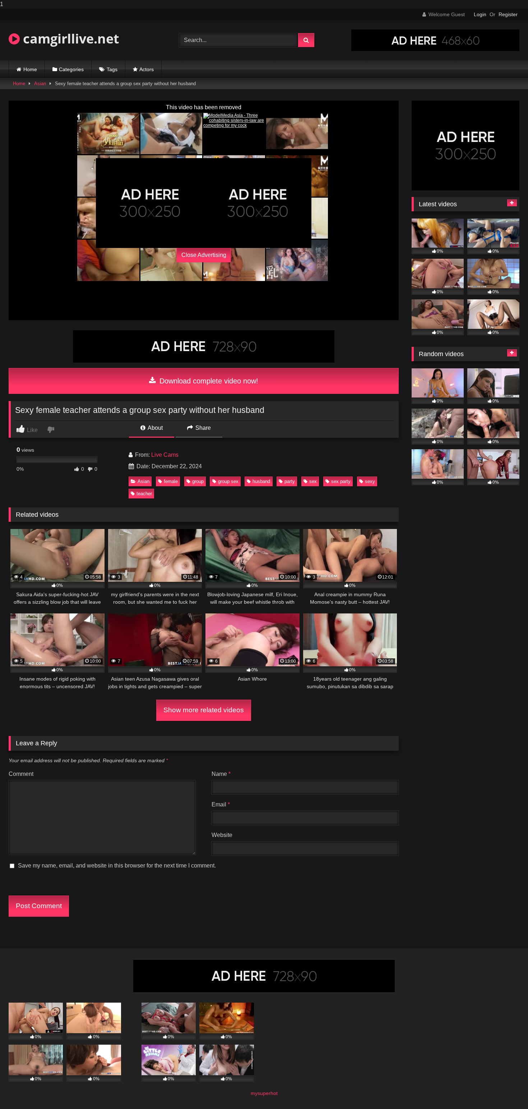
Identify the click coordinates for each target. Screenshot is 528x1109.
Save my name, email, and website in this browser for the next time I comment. (117, 865)
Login (480, 14)
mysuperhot (264, 1093)
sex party (341, 481)
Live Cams (165, 455)
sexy (370, 481)
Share (202, 428)
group (198, 481)
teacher (144, 493)
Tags (112, 69)
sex (313, 481)
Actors (146, 69)
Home (30, 69)
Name (221, 774)
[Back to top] (506, 1089)
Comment (21, 774)
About (155, 428)
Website (222, 835)
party (289, 481)
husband (261, 481)
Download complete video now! (207, 381)
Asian (40, 83)
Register (508, 14)
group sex (228, 481)
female (171, 481)
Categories (71, 69)
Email (221, 804)
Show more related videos (203, 710)
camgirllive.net (69, 38)
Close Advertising (203, 255)
